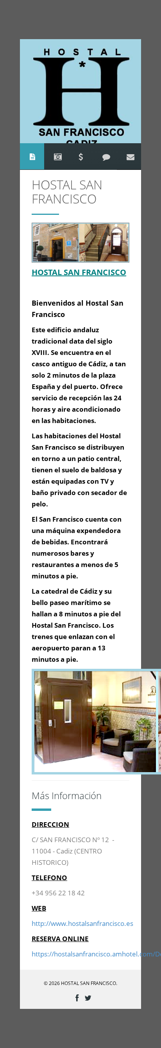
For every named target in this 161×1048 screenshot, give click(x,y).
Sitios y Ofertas (80, 156)
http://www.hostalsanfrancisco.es (82, 923)
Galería (58, 156)
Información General (32, 156)
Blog (106, 156)
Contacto (130, 156)
